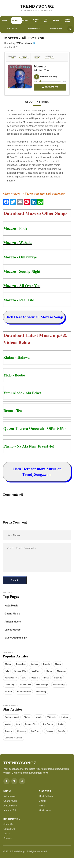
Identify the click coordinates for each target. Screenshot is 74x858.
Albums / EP (9, 810)
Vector (8, 724)
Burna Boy (21, 664)
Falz (7, 671)
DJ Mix (42, 801)
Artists (42, 805)
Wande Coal (25, 685)
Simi (24, 678)
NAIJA (37, 58)
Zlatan (58, 664)
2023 (12, 58)
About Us (8, 824)
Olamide (58, 678)
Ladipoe (65, 717)
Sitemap (7, 838)
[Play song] (36, 76)
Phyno (46, 678)
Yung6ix (61, 731)
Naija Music (12, 29)
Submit (15, 580)
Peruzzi (49, 731)
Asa (18, 724)
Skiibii (61, 724)
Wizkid (34, 678)
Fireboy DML (20, 671)
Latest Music (49, 58)
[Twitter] (14, 781)
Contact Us (9, 829)
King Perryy (47, 724)
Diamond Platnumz (13, 738)
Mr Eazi (8, 691)
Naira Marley (11, 678)
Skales (27, 717)
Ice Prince (36, 731)
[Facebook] (6, 781)
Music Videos (46, 796)
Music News (45, 810)
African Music (56, 29)
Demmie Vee (31, 724)
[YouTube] (22, 781)
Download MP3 (51, 87)
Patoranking (59, 685)
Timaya (8, 731)
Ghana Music (33, 29)
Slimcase (21, 731)
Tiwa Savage (42, 685)
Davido (46, 664)
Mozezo (40, 66)
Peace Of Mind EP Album (27, 58)
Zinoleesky (41, 691)
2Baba (8, 664)
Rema (49, 671)
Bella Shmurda (24, 691)
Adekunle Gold (12, 717)
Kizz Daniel (36, 671)
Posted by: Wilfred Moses (18, 43)
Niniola (39, 717)
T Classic (51, 717)
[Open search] (70, 29)
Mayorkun (61, 671)
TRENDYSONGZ (37, 6)
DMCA (6, 833)
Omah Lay (9, 685)
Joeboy (34, 664)
